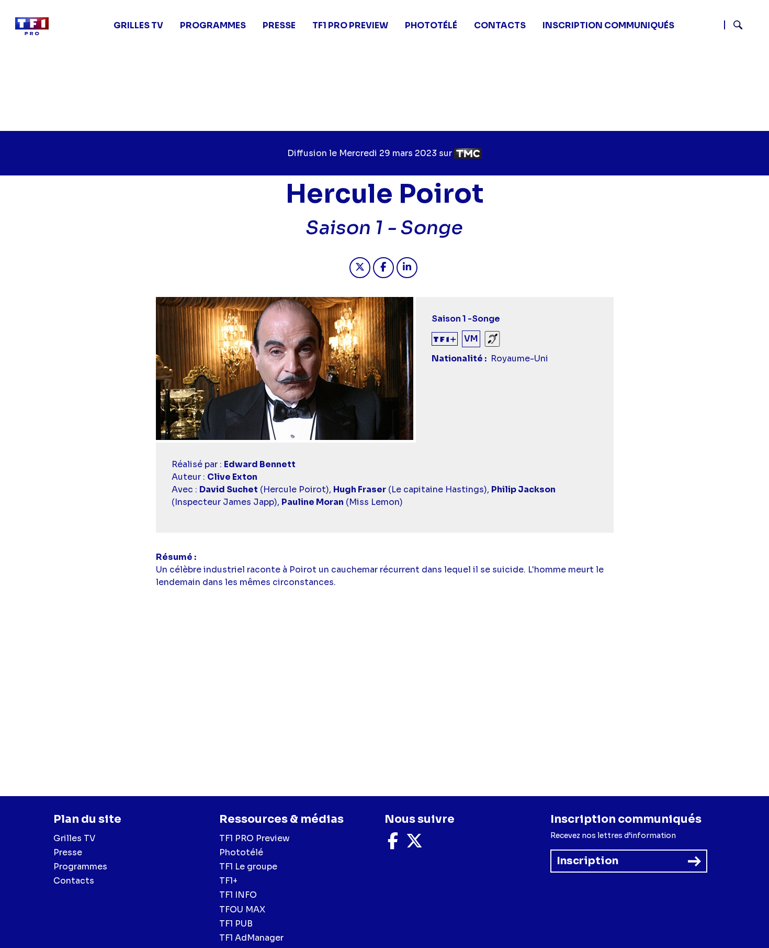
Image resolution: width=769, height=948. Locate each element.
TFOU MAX (242, 909)
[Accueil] (36, 26)
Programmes (80, 866)
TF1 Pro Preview (350, 25)
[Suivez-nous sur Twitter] (414, 844)
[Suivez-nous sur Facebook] (393, 844)
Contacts (73, 880)
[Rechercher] (742, 26)
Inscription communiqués (608, 25)
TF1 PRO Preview (254, 838)
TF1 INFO (238, 894)
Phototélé (431, 25)
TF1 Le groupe (248, 866)
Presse (279, 25)
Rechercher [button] (733, 24)
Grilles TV (138, 25)
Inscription (587, 860)
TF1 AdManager (251, 937)
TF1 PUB (236, 923)
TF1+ (228, 880)
